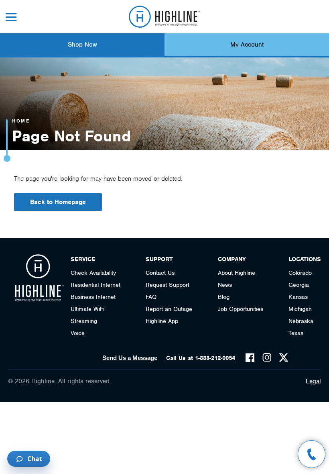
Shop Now (82, 45)
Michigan (300, 309)
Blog (223, 296)
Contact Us (160, 272)
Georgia (298, 284)
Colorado (300, 272)
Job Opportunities (240, 309)
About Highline (236, 272)
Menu (11, 17)
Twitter (283, 357)
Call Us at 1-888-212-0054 (200, 358)
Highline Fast (165, 17)
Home (21, 121)
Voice (78, 333)
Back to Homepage (58, 202)
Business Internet (93, 296)
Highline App (162, 321)
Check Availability (93, 272)
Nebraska (300, 321)
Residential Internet (95, 284)
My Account (247, 45)
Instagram (266, 357)
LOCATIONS (304, 259)
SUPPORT (159, 259)
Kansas (298, 296)
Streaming (84, 321)
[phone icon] (311, 454)
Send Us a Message (129, 357)
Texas (295, 333)
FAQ (151, 296)
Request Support (167, 284)
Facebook (250, 357)
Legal (313, 381)
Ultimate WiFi (87, 309)
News (225, 284)
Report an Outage (169, 309)
